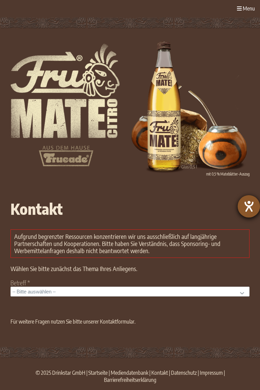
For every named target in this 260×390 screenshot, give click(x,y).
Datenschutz (184, 372)
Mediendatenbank (129, 372)
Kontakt (159, 372)
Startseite (98, 372)
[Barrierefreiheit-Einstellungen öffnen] (249, 206)
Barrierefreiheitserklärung (130, 379)
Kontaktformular (117, 321)
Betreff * (20, 283)
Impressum (211, 372)
